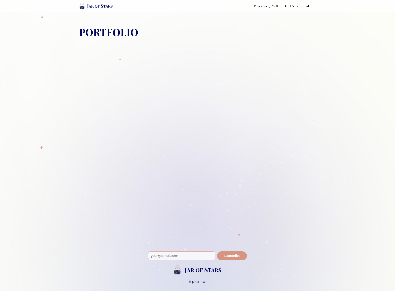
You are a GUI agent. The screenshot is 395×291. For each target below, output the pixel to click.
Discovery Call (266, 6)
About (311, 6)
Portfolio (292, 6)
